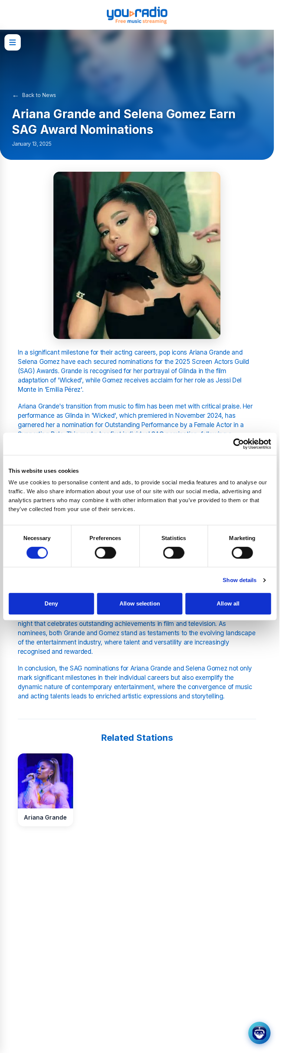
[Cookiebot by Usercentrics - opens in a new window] (238, 443)
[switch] (105, 553)
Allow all (228, 603)
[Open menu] (12, 42)
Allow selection (139, 603)
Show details (239, 580)
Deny (51, 603)
